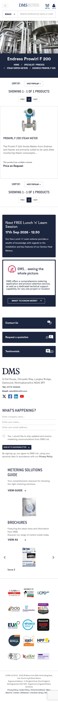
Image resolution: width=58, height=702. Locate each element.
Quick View (13, 174)
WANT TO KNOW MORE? (24, 301)
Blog (48, 690)
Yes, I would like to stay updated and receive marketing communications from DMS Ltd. (30, 437)
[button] (10, 14)
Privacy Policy (45, 457)
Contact (16, 692)
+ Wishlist (42, 174)
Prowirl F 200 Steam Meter (20, 138)
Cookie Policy (24, 690)
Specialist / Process (34, 64)
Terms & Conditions (38, 690)
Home (16, 64)
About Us (9, 692)
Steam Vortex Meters (17, 68)
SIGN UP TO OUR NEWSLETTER (15, 447)
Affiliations (25, 692)
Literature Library (36, 692)
